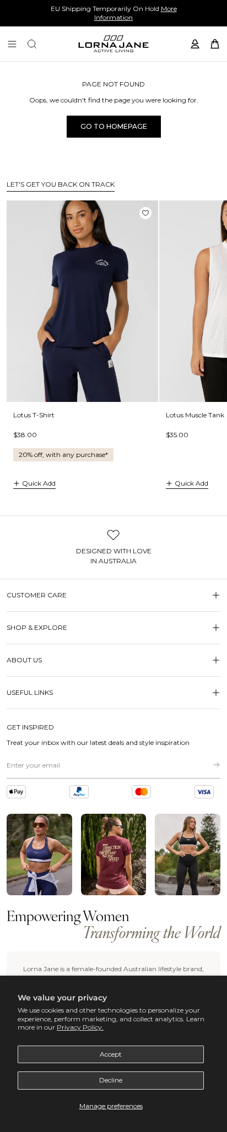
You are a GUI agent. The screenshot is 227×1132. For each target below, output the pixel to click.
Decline (110, 1080)
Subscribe (208, 765)
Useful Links (30, 692)
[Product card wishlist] (145, 213)
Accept (111, 1054)
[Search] (31, 44)
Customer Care (37, 595)
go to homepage (113, 126)
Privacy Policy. (80, 1027)
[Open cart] (214, 44)
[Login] (195, 44)
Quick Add (39, 483)
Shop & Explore (37, 627)
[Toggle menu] (12, 44)
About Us (24, 660)
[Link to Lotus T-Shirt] (82, 301)
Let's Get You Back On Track (61, 184)
